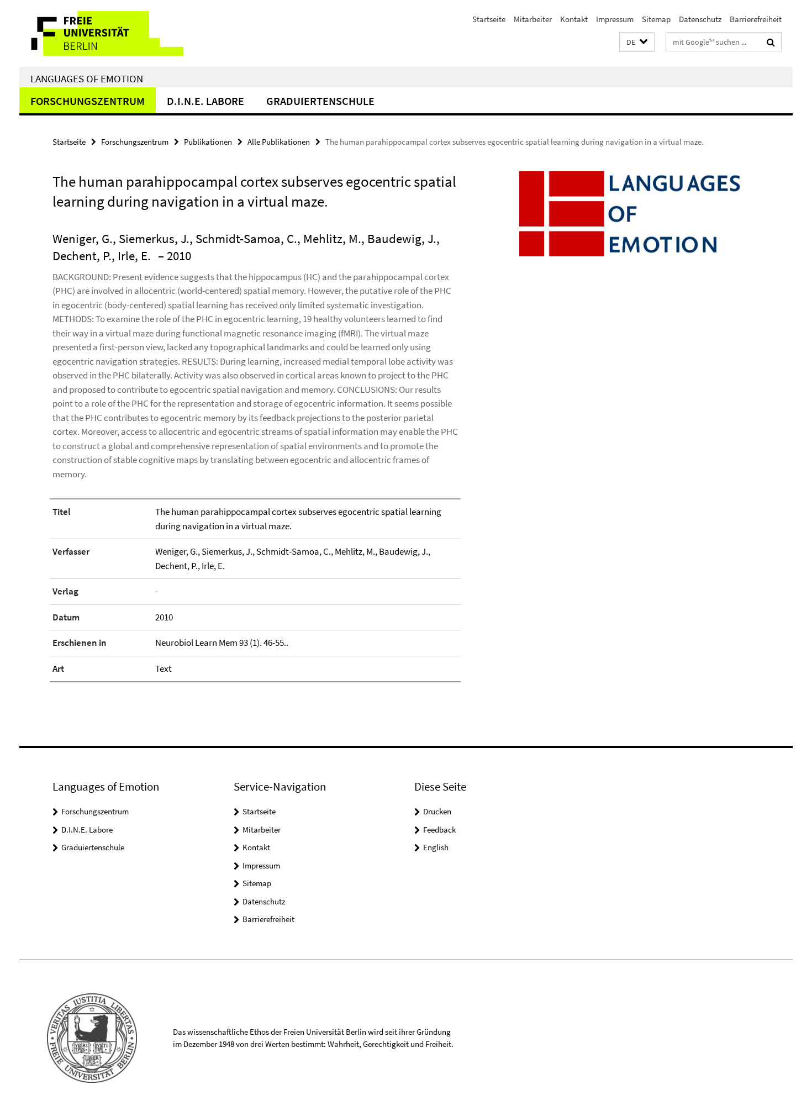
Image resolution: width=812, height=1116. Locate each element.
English (436, 847)
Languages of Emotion (86, 78)
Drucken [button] (437, 811)
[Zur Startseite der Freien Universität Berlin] (111, 33)
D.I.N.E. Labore (205, 101)
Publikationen (208, 141)
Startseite (488, 19)
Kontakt (574, 19)
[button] (637, 42)
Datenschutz (700, 19)
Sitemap (656, 19)
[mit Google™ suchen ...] (771, 42)
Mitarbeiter (533, 19)
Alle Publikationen (278, 141)
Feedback (439, 829)
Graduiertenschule (320, 101)
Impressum (615, 19)
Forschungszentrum (87, 101)
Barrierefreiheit (756, 19)
